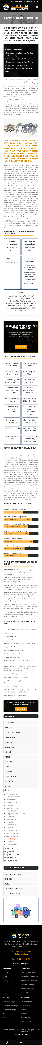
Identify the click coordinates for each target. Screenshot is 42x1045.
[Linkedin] (26, 1034)
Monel (7, 757)
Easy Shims (10, 839)
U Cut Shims (10, 805)
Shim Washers (11, 811)
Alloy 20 (8, 766)
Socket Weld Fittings (13, 889)
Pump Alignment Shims (15, 813)
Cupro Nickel (10, 776)
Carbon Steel (10, 737)
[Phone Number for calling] (7, 1042)
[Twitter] (22, 1034)
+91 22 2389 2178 (23, 959)
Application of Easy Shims (17, 65)
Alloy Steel (9, 742)
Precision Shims (12, 808)
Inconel (8, 752)
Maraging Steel (10, 860)
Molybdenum (10, 857)
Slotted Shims (11, 830)
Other (7, 786)
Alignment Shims (12, 802)
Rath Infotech (23, 1031)
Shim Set (9, 822)
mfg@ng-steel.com (21, 954)
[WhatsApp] (35, 1042)
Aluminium (8, 781)
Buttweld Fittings (12, 874)
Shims (6, 790)
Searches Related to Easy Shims (19, 62)
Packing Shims (11, 833)
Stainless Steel (11, 723)
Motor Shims (10, 800)
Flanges (8, 879)
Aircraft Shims (11, 844)
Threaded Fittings (12, 893)
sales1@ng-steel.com (23, 952)
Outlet (7, 884)
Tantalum (8, 848)
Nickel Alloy (10, 747)
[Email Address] (21, 1042)
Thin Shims (9, 841)
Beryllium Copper (11, 854)
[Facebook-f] (15, 1034)
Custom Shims (11, 836)
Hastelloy (8, 762)
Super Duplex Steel (12, 732)
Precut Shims (11, 794)
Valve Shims (10, 819)
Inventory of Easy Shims (16, 59)
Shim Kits (9, 828)
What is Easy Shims (14, 50)
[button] (37, 7)
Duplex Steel (9, 728)
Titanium (8, 771)
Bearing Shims (11, 825)
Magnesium (9, 851)
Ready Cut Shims (12, 797)
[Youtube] (19, 1034)
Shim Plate (9, 816)
